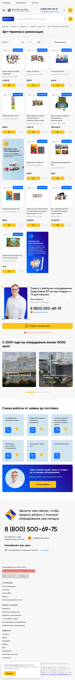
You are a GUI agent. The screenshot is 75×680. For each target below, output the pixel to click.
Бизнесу (5, 596)
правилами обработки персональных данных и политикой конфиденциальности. (43, 674)
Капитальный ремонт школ (12, 600)
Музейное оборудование (11, 615)
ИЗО (3, 648)
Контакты (35, 3)
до (23, 42)
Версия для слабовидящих (17, 576)
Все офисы (45, 550)
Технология (6, 658)
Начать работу (43, 484)
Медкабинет (7, 651)
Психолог (5, 634)
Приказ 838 (6, 593)
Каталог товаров (9, 605)
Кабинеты (6, 631)
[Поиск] (70, 19)
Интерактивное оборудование (14, 622)
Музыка (5, 644)
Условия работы (21, 3)
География (6, 641)
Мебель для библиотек (11, 612)
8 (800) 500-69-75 (49, 9)
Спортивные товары (10, 619)
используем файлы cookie (14, 665)
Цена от (5, 42)
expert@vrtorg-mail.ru (50, 12)
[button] (65, 19)
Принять (10, 673)
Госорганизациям (8, 586)
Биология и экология (9, 654)
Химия (4, 637)
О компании (6, 3)
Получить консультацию (40, 326)
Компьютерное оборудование (13, 625)
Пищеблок (6, 608)
